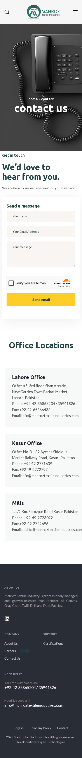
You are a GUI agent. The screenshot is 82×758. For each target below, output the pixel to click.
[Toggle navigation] (65, 12)
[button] (6, 11)
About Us (11, 643)
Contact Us (12, 658)
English (19, 728)
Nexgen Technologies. (50, 742)
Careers (16, 651)
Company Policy (40, 728)
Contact (62, 728)
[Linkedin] (7, 618)
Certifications (53, 643)
